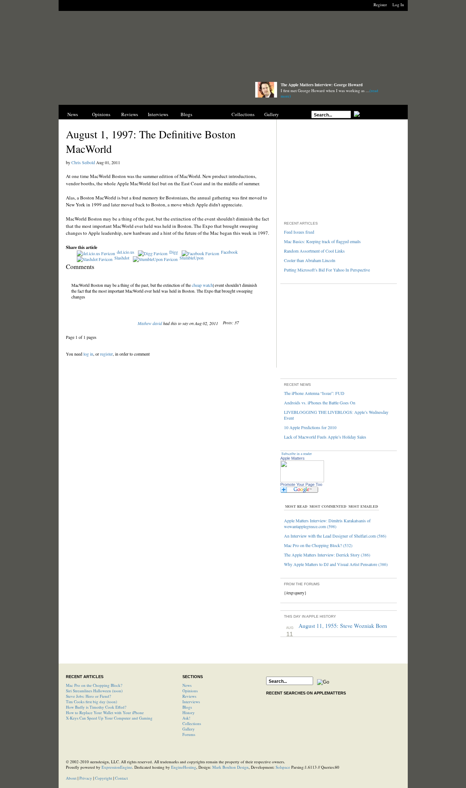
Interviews (158, 114)
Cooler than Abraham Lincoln (309, 260)
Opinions (101, 114)
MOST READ (296, 506)
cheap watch (202, 285)
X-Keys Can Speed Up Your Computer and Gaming (109, 718)
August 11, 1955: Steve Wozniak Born (343, 625)
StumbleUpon (191, 258)
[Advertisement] (233, 48)
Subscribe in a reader (296, 453)
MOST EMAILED (363, 506)
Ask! (186, 718)
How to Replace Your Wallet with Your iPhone (105, 712)
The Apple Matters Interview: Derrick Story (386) (327, 555)
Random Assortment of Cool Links (314, 251)
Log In (398, 4)
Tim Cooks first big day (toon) (91, 701)
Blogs (186, 114)
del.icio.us (125, 252)
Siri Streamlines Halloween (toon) (94, 690)
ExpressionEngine (117, 767)
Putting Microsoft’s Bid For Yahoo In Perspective (327, 270)
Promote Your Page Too (301, 484)
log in (88, 354)
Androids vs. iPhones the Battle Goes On (319, 402)
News (72, 114)
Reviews (129, 114)
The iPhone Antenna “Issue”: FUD (314, 393)
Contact (121, 778)
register (106, 354)
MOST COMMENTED (327, 506)
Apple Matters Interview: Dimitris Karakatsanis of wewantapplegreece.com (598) (327, 523)
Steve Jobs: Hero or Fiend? (88, 696)
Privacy (85, 778)
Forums (188, 734)
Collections (243, 114)
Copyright (103, 778)
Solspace (283, 767)
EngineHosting (183, 767)
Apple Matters (292, 458)
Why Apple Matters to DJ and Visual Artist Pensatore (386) (336, 564)
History (215, 114)
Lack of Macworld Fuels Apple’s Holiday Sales (325, 437)
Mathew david (150, 323)
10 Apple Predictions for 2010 (310, 427)
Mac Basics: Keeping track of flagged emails (322, 241)
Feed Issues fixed (299, 232)
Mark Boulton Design (230, 767)
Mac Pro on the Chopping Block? (94, 685)
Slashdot (121, 258)
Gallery (271, 114)
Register (380, 4)
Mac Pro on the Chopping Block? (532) (318, 545)
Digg (173, 252)
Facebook (229, 252)
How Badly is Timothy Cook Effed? (96, 707)
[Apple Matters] (150, 92)
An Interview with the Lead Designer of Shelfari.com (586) (335, 536)
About (71, 778)
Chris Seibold (83, 162)
